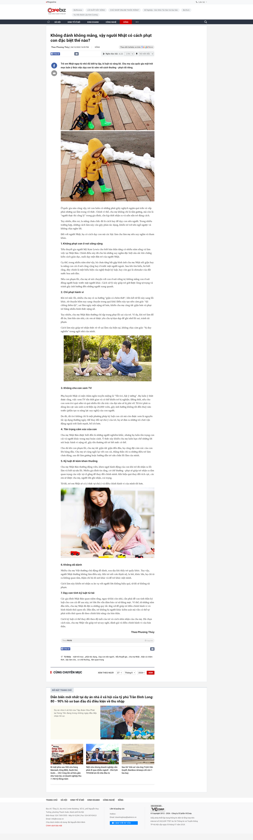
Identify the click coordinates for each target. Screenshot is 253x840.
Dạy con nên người (106, 657)
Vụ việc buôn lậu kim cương (86, 15)
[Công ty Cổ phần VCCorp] (158, 808)
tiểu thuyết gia (122, 657)
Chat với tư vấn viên (122, 823)
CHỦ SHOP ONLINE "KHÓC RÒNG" (124, 10)
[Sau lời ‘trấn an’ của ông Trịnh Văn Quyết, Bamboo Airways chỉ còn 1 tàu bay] (138, 754)
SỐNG (125, 22)
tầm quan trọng (97, 660)
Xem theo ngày (106, 673)
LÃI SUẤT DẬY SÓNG (96, 10)
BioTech (186, 10)
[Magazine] (51, 2)
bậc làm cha (71, 660)
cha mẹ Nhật (134, 657)
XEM (150, 673)
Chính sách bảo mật (54, 826)
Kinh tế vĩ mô (77, 800)
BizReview (78, 10)
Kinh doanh (93, 800)
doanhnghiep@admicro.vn (125, 817)
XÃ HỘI (57, 22)
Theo (107, 641)
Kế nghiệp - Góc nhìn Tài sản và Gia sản (161, 10)
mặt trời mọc (78, 657)
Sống (97, 47)
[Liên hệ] (76, 53)
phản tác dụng (91, 657)
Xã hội (64, 800)
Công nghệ (109, 800)
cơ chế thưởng (83, 660)
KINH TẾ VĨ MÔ (74, 22)
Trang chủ (51, 800)
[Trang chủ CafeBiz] (48, 22)
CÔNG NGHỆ (111, 22)
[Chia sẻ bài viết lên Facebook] (54, 65)
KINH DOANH (93, 22)
